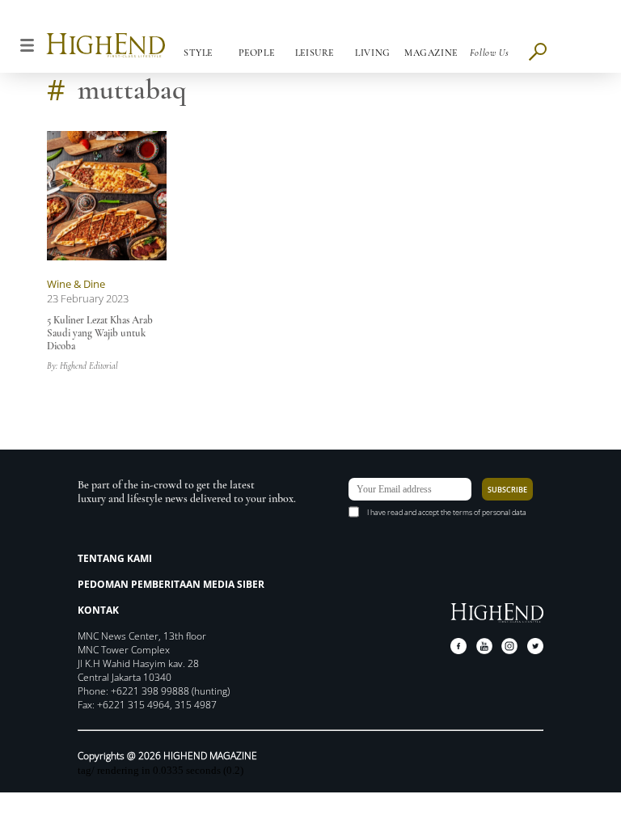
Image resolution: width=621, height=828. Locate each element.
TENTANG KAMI (115, 558)
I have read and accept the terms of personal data (446, 512)
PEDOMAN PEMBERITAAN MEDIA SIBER (171, 584)
